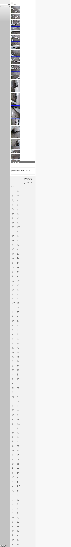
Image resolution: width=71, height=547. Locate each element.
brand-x (12, 236)
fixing (12, 317)
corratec (12, 271)
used (12, 518)
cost (12, 272)
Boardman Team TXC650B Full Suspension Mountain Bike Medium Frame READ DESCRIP (21, 169)
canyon (18, 248)
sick (12, 472)
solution (12, 477)
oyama (12, 415)
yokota (12, 544)
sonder (12, 478)
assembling (13, 213)
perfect (12, 422)
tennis (17, 498)
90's (17, 199)
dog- (17, 293)
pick (17, 423)
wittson (18, 536)
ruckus (18, 459)
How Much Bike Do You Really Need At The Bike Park (17, 172)
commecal (18, 267)
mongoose (18, 395)
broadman (13, 240)
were (17, 530)
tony (17, 503)
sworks (12, 494)
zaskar (18, 544)
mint (12, 392)
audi (12, 214)
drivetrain (13, 298)
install (12, 355)
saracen (18, 463)
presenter (13, 432)
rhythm (18, 451)
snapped (13, 476)
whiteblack (18, 534)
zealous (18, 545)
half (17, 338)
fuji (17, 325)
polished (12, 429)
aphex (17, 209)
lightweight (18, 375)
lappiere (12, 370)
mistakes (18, 392)
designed (18, 286)
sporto (17, 482)
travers (12, 507)
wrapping (18, 540)
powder (12, 431)
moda (17, 393)
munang (12, 402)
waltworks (13, 527)
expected (13, 308)
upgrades (13, 517)
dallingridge (18, 280)
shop (12, 471)
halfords (12, 339)
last (17, 371)
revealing (13, 449)
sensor (18, 467)
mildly (12, 391)
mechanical (13, 388)
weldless (13, 530)
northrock (13, 409)
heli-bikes (18, 343)
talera (12, 496)
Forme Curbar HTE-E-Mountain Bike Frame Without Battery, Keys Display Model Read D (22, 162)
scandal (18, 464)
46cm (17, 196)
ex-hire (18, 307)
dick (17, 289)
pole (17, 428)
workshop (13, 539)
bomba (12, 232)
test (17, 499)
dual (12, 299)
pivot (17, 427)
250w (17, 190)
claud (12, 263)
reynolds (12, 451)
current (18, 277)
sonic (17, 478)
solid (17, 476)
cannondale (13, 248)
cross (17, 275)
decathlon (13, 284)
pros (17, 436)
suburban (13, 491)
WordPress (4, 546)
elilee (12, 303)
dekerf (17, 284)
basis (17, 218)
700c (12, 199)
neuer (17, 406)
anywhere (13, 209)
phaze (12, 423)
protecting (18, 437)
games (18, 328)
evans (12, 306)
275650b (18, 192)
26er (12, 192)
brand (17, 235)
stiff (17, 486)
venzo (12, 521)
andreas (12, 208)
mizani (12, 393)
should (18, 471)
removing (13, 446)
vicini (12, 522)
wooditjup (13, 538)
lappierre (18, 370)
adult (17, 200)
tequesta (12, 499)
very (17, 521)
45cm (12, 196)
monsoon (13, 396)
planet (12, 428)
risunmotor (18, 454)
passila (18, 420)
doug (17, 295)
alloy (17, 204)
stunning (12, 490)
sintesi (12, 473)
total (12, 504)
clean (17, 263)
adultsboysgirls (13, 201)
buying (18, 245)
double (12, 295)
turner (12, 512)
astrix (17, 213)
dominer (12, 294)
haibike (12, 338)
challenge (13, 254)
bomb (17, 231)
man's (17, 383)
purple (12, 438)
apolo (17, 210)
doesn (12, 293)
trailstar (18, 505)
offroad (18, 411)
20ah (12, 190)
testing (18, 500)
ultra (17, 514)
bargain (12, 217)
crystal (12, 276)
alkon (12, 204)
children (18, 258)
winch (17, 535)
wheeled (18, 531)
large (12, 371)
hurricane (18, 348)
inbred (18, 352)
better (12, 223)
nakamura (13, 404)
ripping (12, 454)
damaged (13, 281)
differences (13, 290)
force (17, 320)
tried (17, 508)
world (17, 539)
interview (13, 357)
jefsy (17, 360)
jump (12, 362)
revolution (18, 450)
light (12, 374)
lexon (12, 373)
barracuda (18, 217)
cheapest (13, 257)
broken (18, 240)
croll (12, 275)
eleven (18, 302)
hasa (17, 342)
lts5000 (18, 378)
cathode (12, 252)
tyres (17, 513)
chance (18, 254)
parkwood (18, 419)
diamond (18, 288)
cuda (12, 277)
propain (12, 436)
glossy (18, 335)
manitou (12, 384)
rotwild (12, 459)
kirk (17, 366)
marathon (18, 384)
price (17, 432)
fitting (12, 316)
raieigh (12, 441)
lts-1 (12, 378)
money (12, 395)
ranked (12, 442)
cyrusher (12, 279)
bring (12, 239)
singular (18, 472)
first (17, 315)
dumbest (18, 299)
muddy (12, 401)
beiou (12, 221)
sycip (17, 494)
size (17, 473)
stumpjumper (18, 489)
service (12, 469)
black (17, 228)
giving (17, 334)
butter (17, 244)
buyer (12, 245)
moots (17, 396)
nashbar (12, 405)
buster (12, 244)
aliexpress (13, 203)
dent (12, 286)
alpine (17, 205)
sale (17, 460)
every (17, 306)
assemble (18, 212)
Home (9, 4)
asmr (12, 212)
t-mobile (12, 495)
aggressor (18, 201)
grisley (12, 337)
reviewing (13, 450)
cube (17, 276)
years (12, 543)
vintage (18, 522)
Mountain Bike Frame (5, 2)
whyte (12, 535)
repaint (18, 446)
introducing (18, 357)
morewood (13, 397)
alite (17, 203)
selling (12, 467)
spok (17, 481)
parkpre (12, 419)
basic (12, 218)
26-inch (18, 191)
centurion (13, 253)
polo (17, 429)
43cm (12, 195)
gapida (12, 329)
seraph (12, 468)
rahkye (18, 440)
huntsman (13, 348)
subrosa (18, 490)
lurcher (12, 379)
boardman (13, 230)
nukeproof (18, 410)
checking (13, 258)
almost (12, 205)
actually (12, 200)
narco (17, 404)
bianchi (18, 223)
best (17, 222)
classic (18, 262)
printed (12, 433)
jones (12, 361)
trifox (12, 509)
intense (18, 356)
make (12, 382)
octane (12, 411)
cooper (18, 270)
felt (17, 312)
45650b (18, 195)
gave (12, 330)
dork (17, 294)
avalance (18, 214)
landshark (13, 369)
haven (12, 343)
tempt (12, 498)
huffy (17, 347)
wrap (12, 540)
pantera (12, 418)
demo (12, 285)
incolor (18, 353)
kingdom (12, 366)
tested (12, 500)
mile (17, 391)
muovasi (18, 402)
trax (17, 507)
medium (18, 388)
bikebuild (13, 226)
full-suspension (18, 326)
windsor (12, 536)
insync (12, 356)
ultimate (12, 514)
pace (17, 415)
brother (12, 241)
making (12, 383)
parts (12, 420)
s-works (12, 460)
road (17, 455)
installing (18, 355)
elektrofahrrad (13, 302)
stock (17, 487)
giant (12, 333)
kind (12, 365)
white (12, 534)
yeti (17, 543)
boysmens (13, 235)
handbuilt (18, 339)
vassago (18, 518)
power (17, 431)
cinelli (17, 261)
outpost (18, 413)
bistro (12, 228)
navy (17, 405)
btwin (17, 241)
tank (17, 496)
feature (12, 312)
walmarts (18, 526)
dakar (12, 280)
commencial (18, 268)
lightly (17, 374)
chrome (12, 261)
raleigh (18, 441)
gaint (12, 328)
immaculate (18, 351)
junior (17, 362)
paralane (18, 418)
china (12, 259)
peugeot (18, 422)
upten (17, 517)
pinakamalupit (18, 424)
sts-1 (12, 489)
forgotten (18, 321)
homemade (13, 346)
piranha (12, 427)
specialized (13, 480)
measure (13, 387)
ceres (17, 253)
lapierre (18, 369)
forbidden (13, 320)
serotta (18, 468)
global (12, 335)
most (17, 397)
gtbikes (18, 337)
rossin (17, 458)
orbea (12, 413)
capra (17, 249)
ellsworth (18, 303)
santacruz (13, 463)
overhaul (18, 414)
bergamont (13, 222)
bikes (12, 227)
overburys (13, 414)
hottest (18, 346)
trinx (17, 509)
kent (12, 364)
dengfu (18, 285)
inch (12, 353)
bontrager (18, 232)
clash (12, 262)
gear (17, 330)
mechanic (18, 387)
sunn (17, 491)
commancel (13, 267)
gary (17, 329)
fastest (18, 311)
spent (12, 481)
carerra (18, 250)
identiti (12, 351)
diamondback (13, 289)
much (17, 400)
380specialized (18, 194)
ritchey (12, 455)
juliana (18, 361)
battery (12, 219)
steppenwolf (18, 485)
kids (17, 364)
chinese (18, 259)
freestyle (18, 324)
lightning (12, 375)
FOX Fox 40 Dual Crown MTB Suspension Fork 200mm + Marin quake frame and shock (21, 170)
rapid (17, 442)
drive (17, 297)
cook (12, 270)
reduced (18, 445)
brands (18, 236)
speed (17, 480)
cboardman (18, 252)
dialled (12, 288)
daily (17, 279)
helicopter (13, 344)
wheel (12, 531)
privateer (18, 433)
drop (17, 298)
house (12, 347)
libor (17, 373)
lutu (17, 379)
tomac (12, 503)
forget (12, 321)
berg (17, 221)
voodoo (12, 525)
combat (12, 266)
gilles (17, 333)
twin (17, 512)
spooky (12, 482)
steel (12, 485)
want (17, 527)
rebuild (12, 445)
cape (12, 249)
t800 (17, 495)
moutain (12, 400)
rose (12, 458)
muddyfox (18, 401)
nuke (12, 410)
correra (18, 271)
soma (17, 477)
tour (17, 504)
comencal (18, 266)
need (12, 406)
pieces (12, 424)
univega (12, 516)
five (17, 316)
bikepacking (18, 226)
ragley (12, 440)
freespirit (12, 324)
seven (17, 469)
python (18, 438)
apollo (12, 210)
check (17, 257)
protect (12, 437)
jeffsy (12, 360)
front (12, 325)
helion (17, 344)
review (18, 449)
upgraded (18, 516)
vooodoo (18, 525)
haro (12, 342)
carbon (12, 250)
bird (17, 227)
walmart (12, 526)
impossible (13, 352)
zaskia (12, 545)
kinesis (18, 365)
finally (12, 315)
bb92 (17, 219)
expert (17, 308)
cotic (17, 272)
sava (12, 464)
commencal (13, 268)
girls (12, 334)
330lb (12, 194)
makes (18, 382)
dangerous (18, 281)
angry (17, 208)
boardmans (18, 230)
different (18, 290)
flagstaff (18, 317)
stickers (12, 486)
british (17, 239)
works (17, 538)
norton (18, 409)
